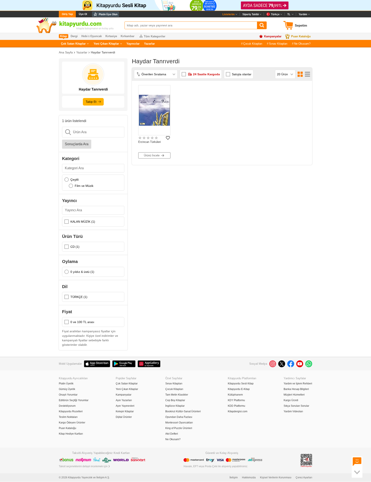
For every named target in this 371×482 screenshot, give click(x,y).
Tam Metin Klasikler (176, 394)
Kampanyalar (272, 36)
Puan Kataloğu (301, 36)
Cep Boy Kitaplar (175, 400)
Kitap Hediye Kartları (71, 433)
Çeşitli (74, 179)
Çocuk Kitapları (252, 43)
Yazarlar (149, 43)
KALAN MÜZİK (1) (82, 221)
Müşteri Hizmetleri (294, 394)
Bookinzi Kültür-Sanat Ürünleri (183, 411)
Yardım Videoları (293, 411)
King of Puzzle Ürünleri (178, 428)
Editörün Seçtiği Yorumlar (73, 400)
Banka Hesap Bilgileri (296, 389)
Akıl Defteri (171, 433)
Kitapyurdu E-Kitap (239, 389)
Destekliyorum (67, 405)
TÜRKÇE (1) (78, 297)
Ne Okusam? (302, 43)
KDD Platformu (236, 405)
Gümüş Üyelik (67, 389)
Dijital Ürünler (124, 417)
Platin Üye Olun (108, 14)
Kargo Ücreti (291, 400)
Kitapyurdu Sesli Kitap (241, 383)
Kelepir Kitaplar (125, 411)
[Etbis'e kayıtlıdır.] (306, 460)
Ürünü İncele (152, 155)
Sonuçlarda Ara (76, 144)
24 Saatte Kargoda (206, 74)
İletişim (234, 477)
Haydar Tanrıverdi (103, 52)
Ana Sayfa (66, 52)
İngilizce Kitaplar (175, 405)
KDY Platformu (236, 400)
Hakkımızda (249, 477)
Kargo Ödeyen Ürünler (72, 422)
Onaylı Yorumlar (68, 394)
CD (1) (74, 246)
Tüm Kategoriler (154, 36)
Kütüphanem (235, 394)
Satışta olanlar (241, 74)
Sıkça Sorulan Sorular (296, 405)
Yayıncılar (133, 43)
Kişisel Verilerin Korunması (275, 477)
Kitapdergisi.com (237, 411)
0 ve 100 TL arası (82, 322)
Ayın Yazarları (124, 400)
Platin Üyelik (66, 383)
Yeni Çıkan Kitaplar (106, 43)
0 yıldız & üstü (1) (82, 271)
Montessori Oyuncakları (179, 422)
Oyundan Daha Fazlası (178, 417)
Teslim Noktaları (68, 417)
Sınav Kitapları (278, 43)
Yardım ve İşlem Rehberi (298, 383)
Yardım (303, 14)
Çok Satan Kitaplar (73, 43)
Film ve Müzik (84, 185)
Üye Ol (83, 14)
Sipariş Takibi (250, 14)
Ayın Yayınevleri (125, 405)
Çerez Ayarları (304, 477)
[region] (93, 182)
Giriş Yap (67, 14)
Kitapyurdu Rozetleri (71, 411)
